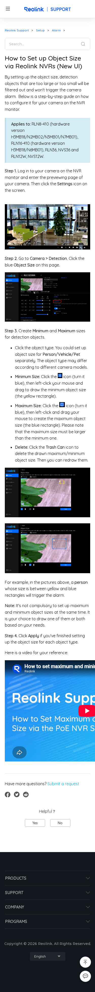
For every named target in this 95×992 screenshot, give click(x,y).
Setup (40, 30)
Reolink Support (17, 30)
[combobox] (47, 956)
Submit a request (63, 783)
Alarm (56, 30)
